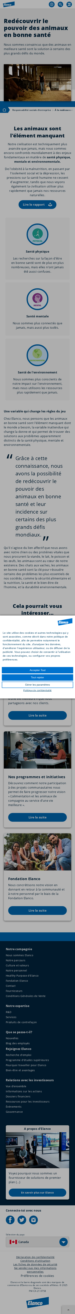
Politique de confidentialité (37, 690)
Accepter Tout (38, 670)
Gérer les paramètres (37, 684)
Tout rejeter (37, 677)
